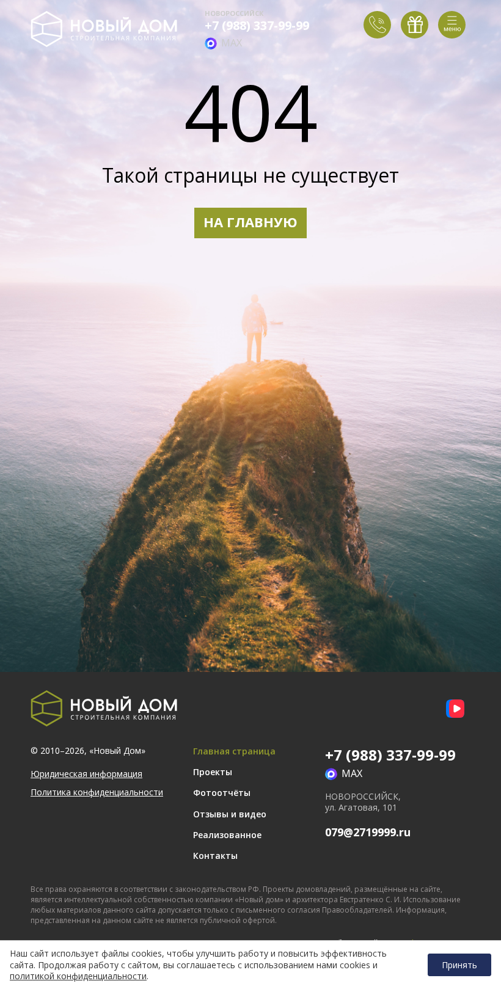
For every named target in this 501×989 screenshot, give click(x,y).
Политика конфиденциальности (97, 792)
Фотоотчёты (221, 792)
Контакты (215, 855)
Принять (459, 965)
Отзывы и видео (229, 814)
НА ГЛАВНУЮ (250, 222)
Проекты (212, 772)
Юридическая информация (86, 773)
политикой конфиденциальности (78, 976)
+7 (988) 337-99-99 (257, 26)
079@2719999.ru (368, 832)
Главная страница (234, 751)
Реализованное (227, 835)
